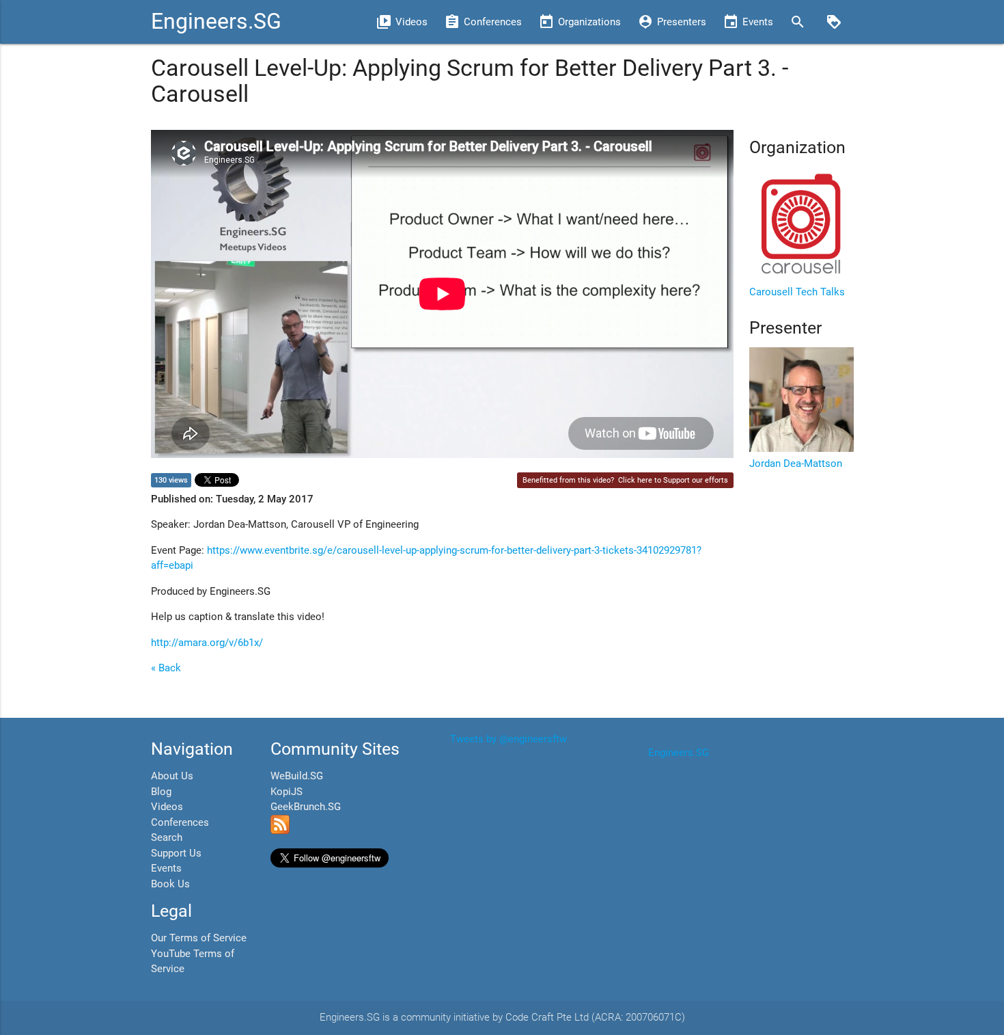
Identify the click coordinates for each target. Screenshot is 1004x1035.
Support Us (176, 853)
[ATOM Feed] (280, 830)
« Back (166, 668)
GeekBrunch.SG (305, 807)
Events (166, 868)
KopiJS (286, 791)
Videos (167, 807)
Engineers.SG (216, 21)
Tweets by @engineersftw (508, 739)
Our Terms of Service (199, 938)
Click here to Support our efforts (673, 480)
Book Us (170, 884)
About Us (172, 776)
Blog (161, 791)
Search (166, 837)
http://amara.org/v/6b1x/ (207, 642)
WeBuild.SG (296, 776)
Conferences (180, 822)
